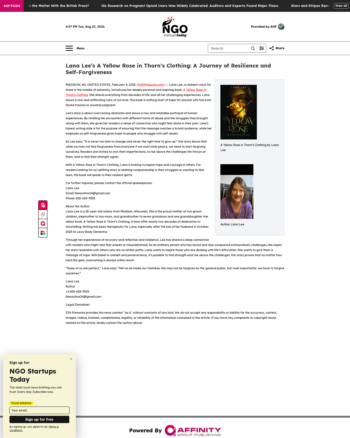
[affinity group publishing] (43, 223)
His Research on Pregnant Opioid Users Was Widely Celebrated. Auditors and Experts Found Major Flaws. (190, 6)
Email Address (21, 403)
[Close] (71, 359)
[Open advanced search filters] (261, 48)
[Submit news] (43, 205)
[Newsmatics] (43, 232)
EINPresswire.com (150, 84)
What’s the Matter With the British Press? (54, 6)
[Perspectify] (43, 214)
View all (341, 5)
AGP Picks (12, 6)
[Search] (252, 48)
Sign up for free (39, 419)
